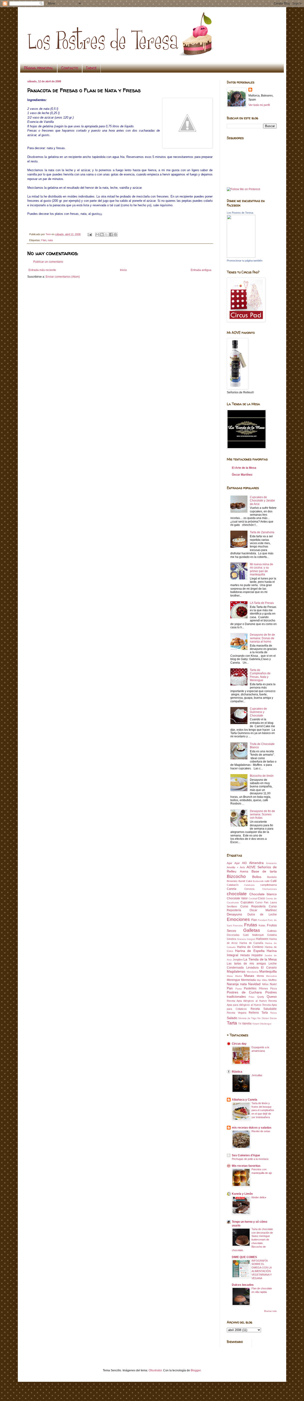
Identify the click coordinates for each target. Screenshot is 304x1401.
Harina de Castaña (251, 943)
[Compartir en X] (106, 234)
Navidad (254, 984)
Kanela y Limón (242, 1193)
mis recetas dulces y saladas (251, 1127)
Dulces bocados (243, 1284)
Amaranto (271, 863)
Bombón (272, 877)
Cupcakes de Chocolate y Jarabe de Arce (262, 501)
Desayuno (234, 914)
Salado (232, 1018)
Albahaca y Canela (244, 1099)
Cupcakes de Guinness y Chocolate (258, 712)
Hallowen (262, 939)
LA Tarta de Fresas (262, 603)
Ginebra (231, 938)
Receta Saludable (264, 1009)
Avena (244, 871)
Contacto (69, 67)
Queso (272, 996)
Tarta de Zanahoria (262, 532)
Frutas (250, 924)
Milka (264, 980)
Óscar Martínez (242, 474)
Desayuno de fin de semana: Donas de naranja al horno (262, 638)
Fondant (262, 920)
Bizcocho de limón (262, 775)
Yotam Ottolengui (261, 1023)
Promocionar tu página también (244, 260)
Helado (245, 955)
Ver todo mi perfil (259, 105)
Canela (231, 889)
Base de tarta (264, 871)
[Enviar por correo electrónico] (97, 234)
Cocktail (253, 898)
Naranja (233, 984)
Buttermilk (258, 881)
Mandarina (252, 971)
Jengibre (238, 959)
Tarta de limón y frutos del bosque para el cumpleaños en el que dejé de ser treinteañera (263, 1110)
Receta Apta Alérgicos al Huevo (247, 1000)
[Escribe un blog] (102, 234)
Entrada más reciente (42, 270)
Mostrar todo (270, 1311)
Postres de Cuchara (244, 992)
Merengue (233, 980)
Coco (261, 898)
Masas (249, 976)
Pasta (238, 988)
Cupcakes (247, 902)
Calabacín (232, 884)
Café (274, 881)
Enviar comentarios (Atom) (63, 276)
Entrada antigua (201, 270)
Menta (260, 975)
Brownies (232, 881)
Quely (260, 996)
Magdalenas (236, 971)
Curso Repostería (253, 906)
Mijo (259, 980)
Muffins (272, 979)
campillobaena (268, 884)
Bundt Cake (245, 881)
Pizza (273, 988)
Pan (230, 988)
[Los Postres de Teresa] (241, 256)
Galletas (251, 930)
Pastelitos (250, 988)
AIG (244, 863)
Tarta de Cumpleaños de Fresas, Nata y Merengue (260, 675)
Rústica (237, 1071)
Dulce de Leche (262, 914)
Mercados (271, 976)
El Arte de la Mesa (244, 467)
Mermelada (248, 980)
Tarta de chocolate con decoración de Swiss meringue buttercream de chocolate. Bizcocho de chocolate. (252, 1240)
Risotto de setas (261, 1131)
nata (50, 240)
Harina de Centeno (250, 947)
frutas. (262, 925)
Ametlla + (232, 867)
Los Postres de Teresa (240, 212)
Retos (273, 1012)
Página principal (38, 67)
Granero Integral (246, 939)
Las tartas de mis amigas (246, 963)
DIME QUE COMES (244, 1257)
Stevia (273, 1018)
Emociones (238, 919)
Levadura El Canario (261, 967)
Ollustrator (155, 1370)
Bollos (256, 877)
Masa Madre (234, 976)
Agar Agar (233, 863)
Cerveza (249, 888)
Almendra (256, 863)
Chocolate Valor (237, 898)
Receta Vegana (236, 1012)
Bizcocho (236, 876)
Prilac (252, 997)
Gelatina (272, 934)
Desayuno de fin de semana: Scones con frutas (262, 814)
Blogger (196, 1370)
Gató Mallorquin (253, 934)
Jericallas (257, 1075)
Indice (91, 67)
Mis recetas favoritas (246, 1165)
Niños (265, 984)
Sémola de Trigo (247, 1018)
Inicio (123, 270)
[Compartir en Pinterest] (115, 234)
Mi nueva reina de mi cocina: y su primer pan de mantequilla (261, 569)
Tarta (232, 1022)
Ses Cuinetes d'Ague (246, 1155)
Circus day (239, 1043)
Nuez (273, 984)
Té (239, 1023)
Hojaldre (257, 955)
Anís (242, 867)
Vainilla (247, 1023)
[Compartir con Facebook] (111, 234)
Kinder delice (259, 1197)
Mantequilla (268, 971)
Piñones (263, 988)
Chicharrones (269, 889)
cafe (267, 881)
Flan (43, 240)
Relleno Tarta (258, 1012)
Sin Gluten (263, 1018)
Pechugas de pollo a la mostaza (250, 1159)
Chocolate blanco (263, 894)
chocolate (237, 893)
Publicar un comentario (48, 261)
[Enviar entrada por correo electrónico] (89, 234)
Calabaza (249, 885)
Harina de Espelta (250, 951)
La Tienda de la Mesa (260, 959)
